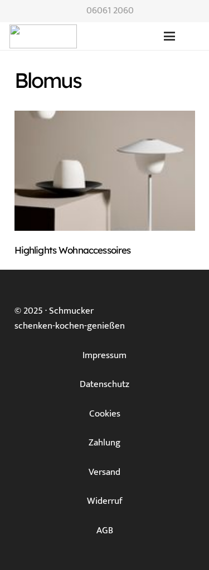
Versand (104, 472)
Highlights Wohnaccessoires (72, 250)
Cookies (104, 414)
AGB (104, 530)
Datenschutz (104, 384)
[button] (169, 36)
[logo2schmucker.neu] (43, 36)
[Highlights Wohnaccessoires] (104, 171)
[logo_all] (105, 36)
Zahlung (104, 442)
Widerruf (105, 501)
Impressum (104, 355)
